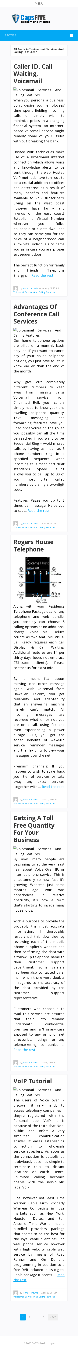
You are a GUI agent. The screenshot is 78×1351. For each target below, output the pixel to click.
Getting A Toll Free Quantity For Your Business (34, 829)
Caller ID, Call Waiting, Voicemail (32, 73)
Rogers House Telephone (33, 545)
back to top (46, 1343)
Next (53, 1317)
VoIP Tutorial (32, 1081)
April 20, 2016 (48, 1292)
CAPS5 (35, 1343)
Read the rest (42, 275)
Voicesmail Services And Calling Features (34, 292)
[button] (39, 3)
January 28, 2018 (49, 288)
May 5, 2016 (47, 1062)
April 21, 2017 (48, 523)
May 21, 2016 (47, 799)
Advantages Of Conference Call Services (36, 313)
